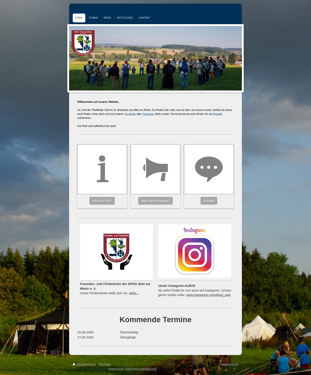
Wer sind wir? (102, 200)
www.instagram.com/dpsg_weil (208, 295)
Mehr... (134, 293)
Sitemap (104, 364)
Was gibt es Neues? (155, 200)
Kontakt (208, 200)
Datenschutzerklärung (140, 369)
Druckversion (86, 364)
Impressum (116, 369)
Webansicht (229, 364)
